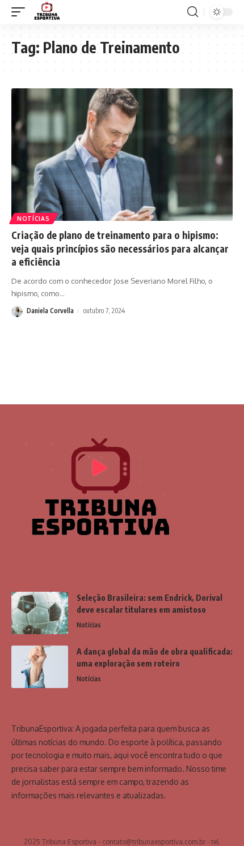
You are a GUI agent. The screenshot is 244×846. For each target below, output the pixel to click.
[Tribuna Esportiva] (46, 12)
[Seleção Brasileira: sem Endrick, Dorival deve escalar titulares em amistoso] (39, 613)
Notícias (33, 218)
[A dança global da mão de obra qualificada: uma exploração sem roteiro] (39, 667)
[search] (192, 12)
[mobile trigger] (21, 12)
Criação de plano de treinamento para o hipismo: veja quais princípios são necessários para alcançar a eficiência (120, 248)
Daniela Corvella (50, 310)
